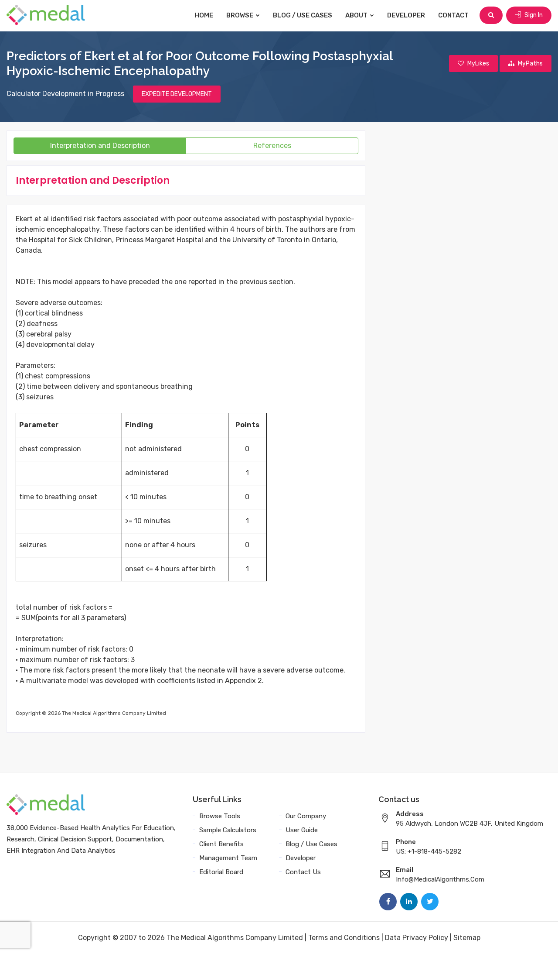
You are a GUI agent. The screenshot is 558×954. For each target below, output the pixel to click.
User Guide (302, 830)
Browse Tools (219, 816)
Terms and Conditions (344, 937)
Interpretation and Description (100, 145)
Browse (240, 15)
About (357, 15)
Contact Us (303, 872)
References (272, 145)
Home (203, 15)
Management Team (228, 858)
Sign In (533, 15)
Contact (453, 15)
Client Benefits (221, 844)
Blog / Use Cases (302, 15)
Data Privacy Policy (416, 937)
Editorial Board (221, 872)
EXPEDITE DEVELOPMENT (177, 94)
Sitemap (466, 937)
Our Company (306, 816)
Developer (406, 15)
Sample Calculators (227, 830)
